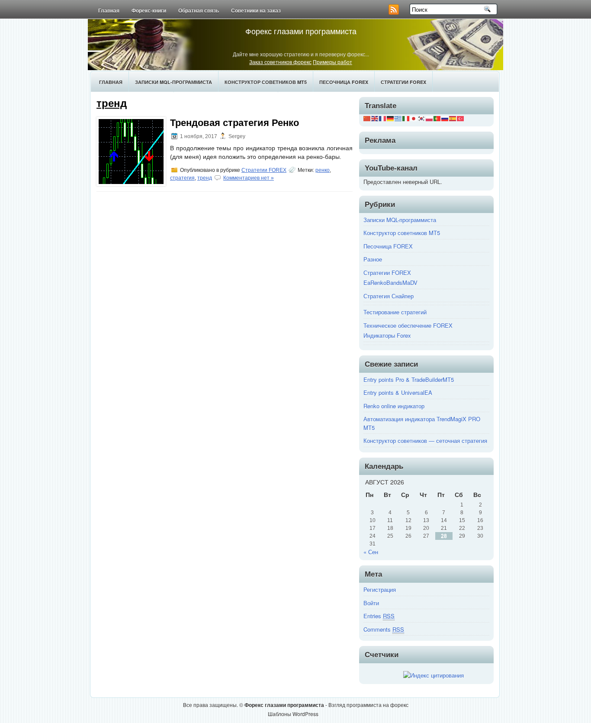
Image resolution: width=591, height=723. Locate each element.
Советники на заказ (256, 11)
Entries (379, 616)
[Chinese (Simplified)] (367, 117)
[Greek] (398, 117)
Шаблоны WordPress (293, 713)
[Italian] (406, 117)
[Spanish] (453, 117)
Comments (383, 629)
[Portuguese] (437, 117)
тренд (204, 178)
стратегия (182, 178)
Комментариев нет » (248, 178)
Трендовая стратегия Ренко (234, 122)
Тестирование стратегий (395, 312)
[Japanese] (414, 117)
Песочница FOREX (343, 82)
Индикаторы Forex (387, 335)
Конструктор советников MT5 (266, 82)
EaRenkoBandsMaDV (390, 282)
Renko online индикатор (393, 406)
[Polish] (430, 117)
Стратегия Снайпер (388, 296)
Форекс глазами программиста (301, 30)
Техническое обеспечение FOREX (408, 325)
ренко (322, 170)
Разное (372, 259)
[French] (383, 117)
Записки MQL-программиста (173, 82)
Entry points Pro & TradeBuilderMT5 (408, 379)
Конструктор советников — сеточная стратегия (425, 440)
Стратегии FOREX (403, 82)
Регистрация (379, 589)
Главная (108, 11)
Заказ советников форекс (280, 61)
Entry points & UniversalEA (397, 392)
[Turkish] (461, 117)
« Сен (370, 552)
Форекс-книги (149, 11)
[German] (391, 117)
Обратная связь (198, 11)
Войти (371, 603)
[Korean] (422, 117)
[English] (375, 117)
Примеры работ (332, 61)
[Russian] (445, 117)
